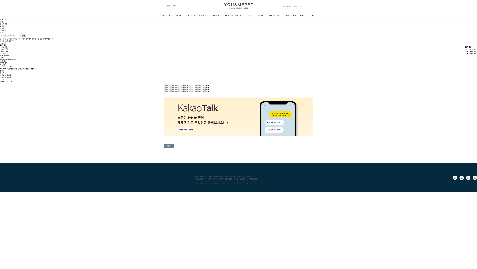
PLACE (312, 15)
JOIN (174, 6)
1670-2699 (3, 45)
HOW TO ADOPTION (185, 15)
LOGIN (168, 6)
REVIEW (250, 15)
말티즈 (2, 39)
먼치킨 (34, 39)
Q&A (302, 15)
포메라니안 (46, 39)
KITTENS (216, 15)
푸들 (6, 39)
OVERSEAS (290, 15)
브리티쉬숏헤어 (26, 39)
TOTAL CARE (275, 15)
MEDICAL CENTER (233, 15)
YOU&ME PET (216, 183)
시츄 (52, 39)
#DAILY (261, 15)
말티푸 (18, 39)
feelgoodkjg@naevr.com (8, 59)
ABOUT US (167, 15)
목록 (169, 146)
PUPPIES (203, 15)
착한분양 (39, 39)
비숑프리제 (12, 39)
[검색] (310, 6)
